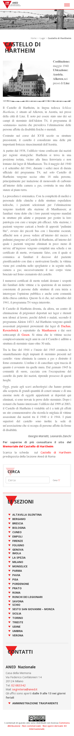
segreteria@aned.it (24, 689)
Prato (17, 588)
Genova (18, 549)
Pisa (15, 579)
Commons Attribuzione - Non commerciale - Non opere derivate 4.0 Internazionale (39, 725)
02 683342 (18, 685)
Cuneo (17, 532)
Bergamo (19, 519)
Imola (16, 553)
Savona (18, 601)
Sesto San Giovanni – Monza (33, 609)
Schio (16, 605)
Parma (17, 570)
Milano (17, 562)
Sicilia (16, 613)
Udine (16, 626)
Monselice (20, 566)
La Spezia (19, 557)
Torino (17, 618)
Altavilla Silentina (27, 514)
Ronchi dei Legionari (27, 597)
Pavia (16, 575)
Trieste (17, 622)
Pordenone (20, 584)
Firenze (17, 541)
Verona (17, 635)
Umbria (17, 631)
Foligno (18, 545)
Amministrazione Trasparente (35, 703)
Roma (16, 592)
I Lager (42, 38)
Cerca (55, 480)
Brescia (17, 523)
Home (33, 38)
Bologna (19, 528)
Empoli (17, 536)
